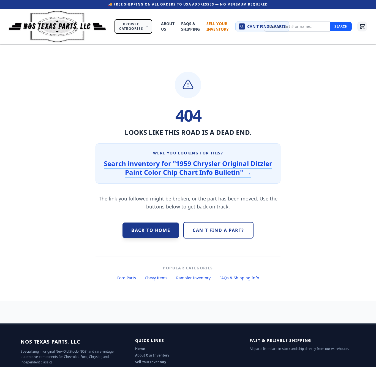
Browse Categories (131, 26)
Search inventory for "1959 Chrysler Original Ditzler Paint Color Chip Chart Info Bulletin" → (188, 168)
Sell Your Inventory (217, 26)
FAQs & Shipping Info (239, 277)
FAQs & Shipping (190, 26)
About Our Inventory (152, 355)
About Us (168, 26)
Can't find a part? (266, 26)
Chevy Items (156, 277)
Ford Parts (126, 277)
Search (340, 26)
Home (140, 348)
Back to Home (150, 230)
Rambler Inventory (193, 277)
